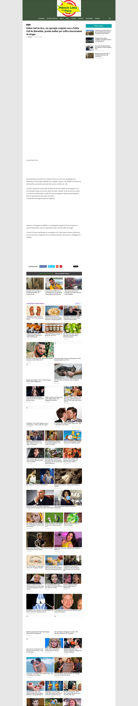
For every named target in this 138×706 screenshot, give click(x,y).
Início (61, 18)
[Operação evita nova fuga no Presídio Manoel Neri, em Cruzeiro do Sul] (35, 284)
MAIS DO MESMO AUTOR (62, 273)
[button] (110, 18)
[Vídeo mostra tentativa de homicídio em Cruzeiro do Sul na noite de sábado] (73, 284)
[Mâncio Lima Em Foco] (69, 8)
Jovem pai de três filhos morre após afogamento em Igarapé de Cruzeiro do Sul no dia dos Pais (53, 292)
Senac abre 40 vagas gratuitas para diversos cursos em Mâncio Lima (103, 47)
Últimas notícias (52, 18)
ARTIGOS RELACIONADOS (46, 273)
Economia (41, 18)
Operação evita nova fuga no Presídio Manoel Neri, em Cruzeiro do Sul (33, 292)
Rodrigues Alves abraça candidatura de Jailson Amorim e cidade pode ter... (103, 39)
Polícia (73, 18)
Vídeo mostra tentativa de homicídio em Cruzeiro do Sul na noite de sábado (73, 292)
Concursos (89, 18)
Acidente (48, 288)
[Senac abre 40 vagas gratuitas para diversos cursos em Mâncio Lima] (90, 48)
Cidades (97, 18)
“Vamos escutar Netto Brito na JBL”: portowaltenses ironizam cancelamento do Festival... (103, 32)
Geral (67, 18)
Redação (30, 36)
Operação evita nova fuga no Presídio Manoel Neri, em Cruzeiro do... (102, 55)
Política (80, 18)
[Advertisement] (54, 147)
